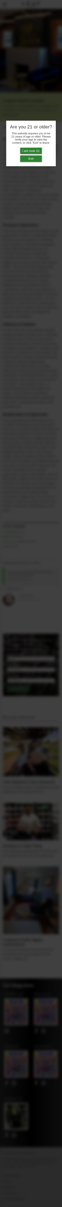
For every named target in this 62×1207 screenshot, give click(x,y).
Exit (31, 158)
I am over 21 (31, 151)
